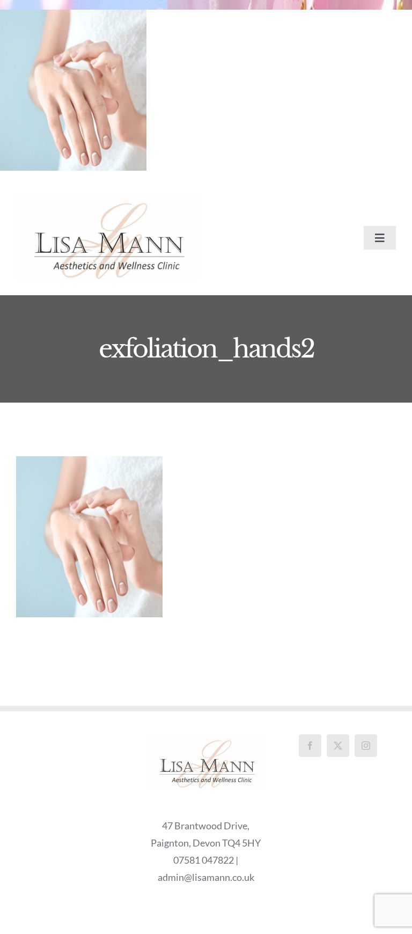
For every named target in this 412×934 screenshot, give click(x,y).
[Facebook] (310, 745)
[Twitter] (338, 745)
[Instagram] (366, 745)
